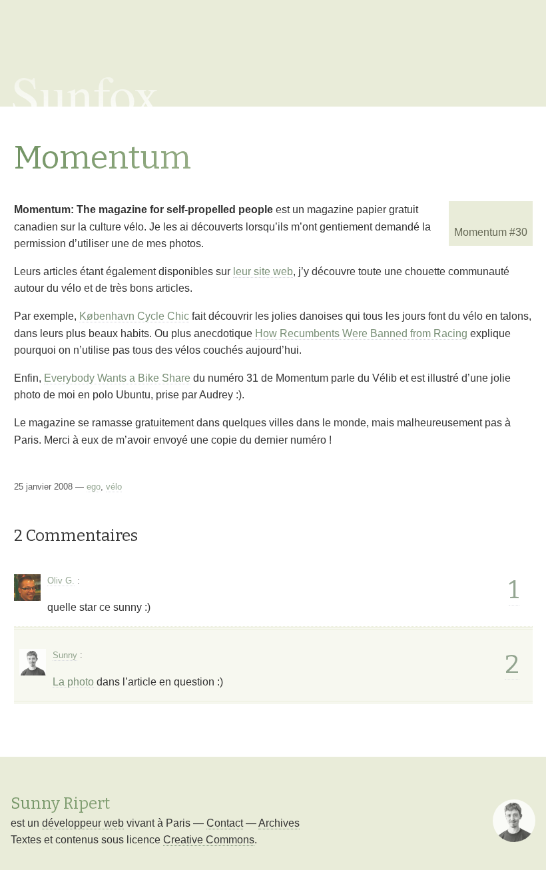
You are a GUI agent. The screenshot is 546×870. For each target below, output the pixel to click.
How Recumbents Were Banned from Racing (361, 333)
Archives (279, 823)
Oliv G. (61, 581)
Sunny (65, 655)
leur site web (263, 271)
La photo (73, 681)
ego (94, 487)
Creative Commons (208, 839)
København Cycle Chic (134, 316)
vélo (114, 487)
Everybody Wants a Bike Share (117, 378)
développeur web (83, 823)
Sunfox (85, 93)
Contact (224, 823)
